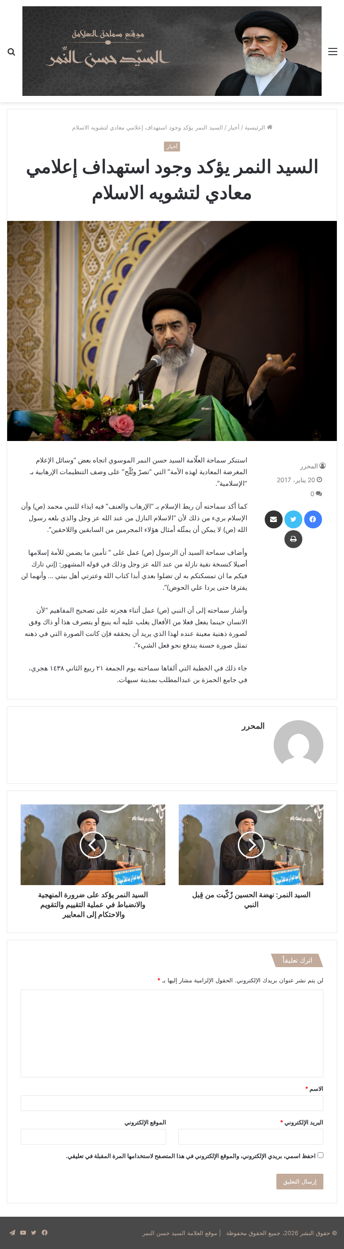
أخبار (234, 127)
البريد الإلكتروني (301, 1122)
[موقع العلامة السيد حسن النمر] (172, 51)
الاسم (314, 1088)
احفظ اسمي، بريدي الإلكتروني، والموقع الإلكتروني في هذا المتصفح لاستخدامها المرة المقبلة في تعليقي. (191, 1155)
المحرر (309, 466)
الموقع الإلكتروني (145, 1122)
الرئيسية (256, 127)
